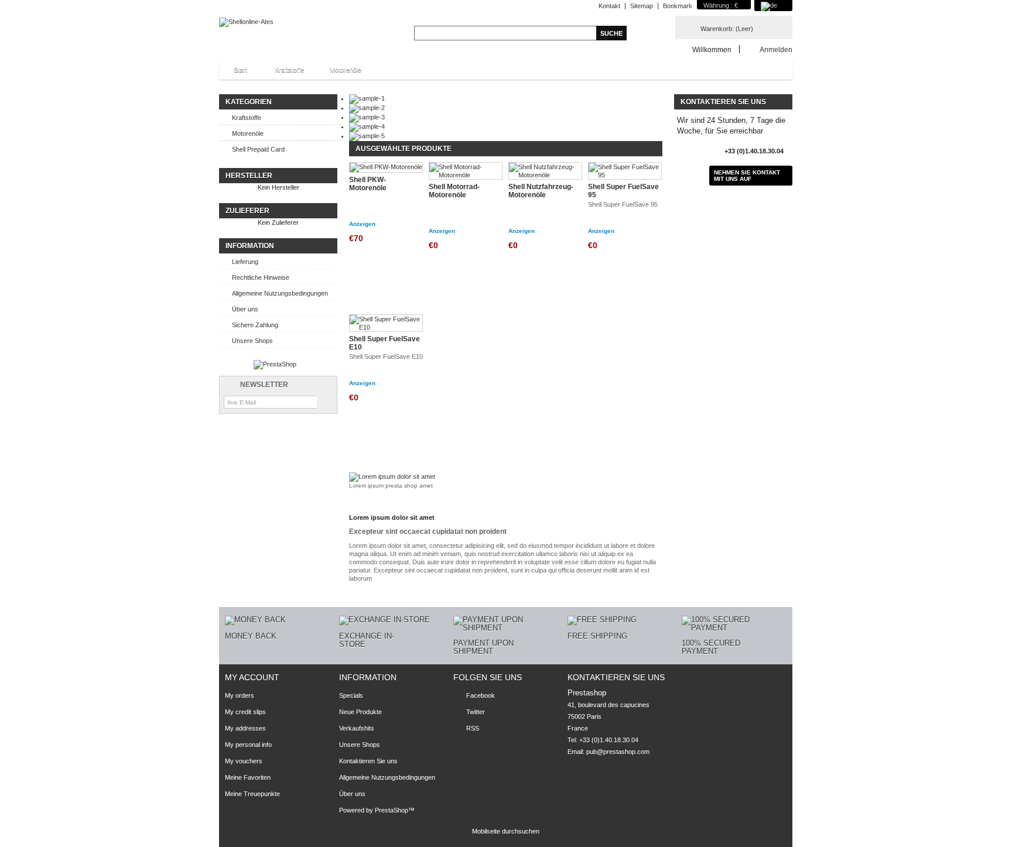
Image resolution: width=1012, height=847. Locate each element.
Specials (351, 695)
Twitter (475, 711)
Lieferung (245, 261)
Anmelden (776, 49)
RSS (472, 728)
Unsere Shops (252, 340)
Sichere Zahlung (255, 324)
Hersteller (248, 176)
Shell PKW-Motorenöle (368, 184)
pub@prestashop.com (617, 751)
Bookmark (677, 5)
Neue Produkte (360, 711)
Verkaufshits (356, 728)
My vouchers (243, 760)
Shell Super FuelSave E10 (384, 343)
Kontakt (609, 5)
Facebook (480, 695)
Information (249, 246)
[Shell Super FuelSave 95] (625, 171)
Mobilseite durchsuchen (505, 831)
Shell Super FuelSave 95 (623, 191)
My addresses (245, 728)
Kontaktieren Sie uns (368, 760)
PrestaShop (391, 810)
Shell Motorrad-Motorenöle (454, 191)
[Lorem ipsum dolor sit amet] (392, 476)
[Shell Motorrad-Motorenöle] (465, 171)
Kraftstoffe (289, 69)
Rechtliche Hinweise (260, 277)
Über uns (245, 309)
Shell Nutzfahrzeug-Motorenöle (540, 191)
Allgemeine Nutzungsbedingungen (280, 293)
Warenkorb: (726, 28)
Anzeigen (362, 224)
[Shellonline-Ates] (246, 22)
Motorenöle (345, 69)
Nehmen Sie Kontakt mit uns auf (747, 175)
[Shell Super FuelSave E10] (386, 323)
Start (234, 73)
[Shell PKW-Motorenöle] (386, 167)
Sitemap (641, 5)
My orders (239, 695)
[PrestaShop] (275, 364)
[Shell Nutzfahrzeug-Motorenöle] (545, 171)
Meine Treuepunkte (252, 793)
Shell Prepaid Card (258, 149)
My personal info (248, 744)
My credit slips (245, 711)
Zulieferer (247, 211)
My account (252, 677)
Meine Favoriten (248, 777)
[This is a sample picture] (367, 98)
